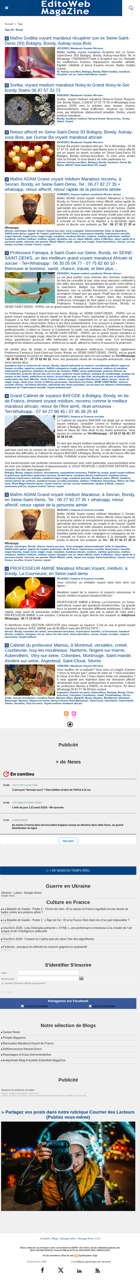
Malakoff (78, 698)
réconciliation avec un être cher (73, 376)
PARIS (75, 371)
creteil (100, 695)
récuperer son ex (34, 634)
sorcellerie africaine (36, 384)
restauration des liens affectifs (22, 379)
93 (58, 71)
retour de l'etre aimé (57, 634)
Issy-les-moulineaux (24, 698)
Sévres (8, 703)
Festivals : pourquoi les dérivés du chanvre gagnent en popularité (45, 946)
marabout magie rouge (55, 478)
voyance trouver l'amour (41, 486)
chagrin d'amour (33, 472)
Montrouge (11, 700)
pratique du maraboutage (106, 373)
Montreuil (124, 698)
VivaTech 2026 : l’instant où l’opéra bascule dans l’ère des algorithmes (48, 939)
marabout (124, 71)
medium (82, 118)
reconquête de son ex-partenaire (110, 376)
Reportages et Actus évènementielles (27, 1054)
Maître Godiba (109, 71)
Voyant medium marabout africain (63, 703)
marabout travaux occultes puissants (57, 480)
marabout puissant (79, 478)
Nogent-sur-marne (39, 700)
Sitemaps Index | (68, 1238)
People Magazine (14, 1037)
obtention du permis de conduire (51, 371)
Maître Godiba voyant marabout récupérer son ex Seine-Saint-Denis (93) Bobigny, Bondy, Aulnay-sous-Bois (67, 41)
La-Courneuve (109, 631)
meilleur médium (26, 239)
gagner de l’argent (38, 233)
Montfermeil (110, 698)
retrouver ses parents (36, 241)
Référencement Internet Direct (22, 1049)
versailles (19, 703)
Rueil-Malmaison (78, 700)
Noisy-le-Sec (114, 118)
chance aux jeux (55, 230)
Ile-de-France (70, 233)
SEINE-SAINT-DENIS (105, 382)
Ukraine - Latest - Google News (21, 892)
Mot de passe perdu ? (35, 983)
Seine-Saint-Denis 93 (85, 165)
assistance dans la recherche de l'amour (27, 365)
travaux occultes (14, 244)
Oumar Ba (125, 162)
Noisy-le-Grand (96, 118)
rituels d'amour (53, 483)
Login (4, 973)
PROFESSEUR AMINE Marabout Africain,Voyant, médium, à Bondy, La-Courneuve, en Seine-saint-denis (66, 571)
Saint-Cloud (96, 700)
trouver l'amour (33, 244)
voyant (102, 74)
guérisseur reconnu (45, 475)
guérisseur (56, 233)
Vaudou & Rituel (104, 483)
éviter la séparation (116, 230)
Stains (60, 121)
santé (69, 241)
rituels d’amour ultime (52, 379)
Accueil (9, 24)
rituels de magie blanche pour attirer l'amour (92, 379)
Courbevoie (88, 695)
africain (61, 162)
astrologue (21, 230)
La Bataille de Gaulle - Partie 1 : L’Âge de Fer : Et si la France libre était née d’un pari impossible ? (66, 920)
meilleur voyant (46, 239)
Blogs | (55, 1238)
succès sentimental (83, 483)
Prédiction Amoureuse (103, 480)
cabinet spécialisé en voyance (77, 365)
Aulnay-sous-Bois (71, 71)
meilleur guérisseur (109, 236)
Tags (20, 24)
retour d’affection (103, 239)
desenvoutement (94, 230)
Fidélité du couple (98, 472)
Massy (88, 698)
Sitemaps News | (86, 1238)
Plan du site (68, 1255)
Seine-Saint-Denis (87, 74)
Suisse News (11, 1032)
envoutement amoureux (73, 472)
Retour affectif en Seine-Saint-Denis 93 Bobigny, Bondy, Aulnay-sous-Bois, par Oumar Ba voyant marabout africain (69, 134)
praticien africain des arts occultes (41, 373)
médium (84, 480)
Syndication (85, 1255)
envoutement (51, 472)
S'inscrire (18, 983)
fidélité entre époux (15, 233)
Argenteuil (63, 692)
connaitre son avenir (34, 631)
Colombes (75, 695)
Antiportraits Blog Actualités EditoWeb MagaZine (34, 1060)
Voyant (69, 121)
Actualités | (45, 1238)
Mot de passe (7, 979)
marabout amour (118, 475)
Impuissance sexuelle (117, 233)
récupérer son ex (66, 74)
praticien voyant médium (76, 373)
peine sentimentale (91, 371)
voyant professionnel (59, 387)
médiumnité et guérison (18, 371)
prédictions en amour (42, 376)
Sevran (121, 241)
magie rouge (45, 236)
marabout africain (75, 236)
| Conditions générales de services (91, 1261)
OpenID (8, 983)
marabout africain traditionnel (90, 475)
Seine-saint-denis (79, 634)
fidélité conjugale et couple (61, 368)
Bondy (96, 71)
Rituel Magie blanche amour (27, 483)
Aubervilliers (98, 692)
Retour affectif (65, 165)
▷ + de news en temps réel (68, 870)
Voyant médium (27, 637)
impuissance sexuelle (91, 233)
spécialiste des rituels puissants (66, 384)
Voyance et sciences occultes (18, 1089)
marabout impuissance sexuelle (23, 478)
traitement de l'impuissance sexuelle (25, 387)
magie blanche (13, 236)
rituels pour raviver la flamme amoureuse (43, 382)
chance (41, 230)
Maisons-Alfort (64, 698)
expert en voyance (35, 368)
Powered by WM (36, 1261)
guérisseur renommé (90, 368)
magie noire (29, 236)
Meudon (97, 698)
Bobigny (87, 71)
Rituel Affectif (57, 241)
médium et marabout (115, 368)
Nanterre (23, 700)
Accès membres (51, 1255)
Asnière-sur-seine (80, 692)
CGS (97, 1238)
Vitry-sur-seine (34, 703)
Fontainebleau (113, 695)
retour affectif (84, 239)
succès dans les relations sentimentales (108, 384)
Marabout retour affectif (105, 478)
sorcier (130, 241)
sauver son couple (84, 241)
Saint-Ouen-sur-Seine (81, 382)
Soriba (126, 118)
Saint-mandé (126, 700)
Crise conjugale (74, 230)
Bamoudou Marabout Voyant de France (28, 1043)
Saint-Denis (110, 700)
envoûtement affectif (106, 365)
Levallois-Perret (46, 698)
